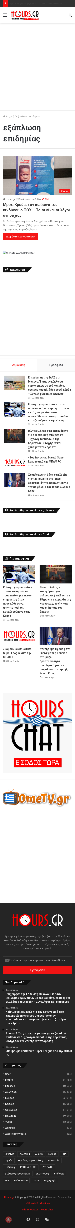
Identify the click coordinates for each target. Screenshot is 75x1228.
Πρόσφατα (56, 365)
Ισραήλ (8, 1160)
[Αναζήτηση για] (70, 16)
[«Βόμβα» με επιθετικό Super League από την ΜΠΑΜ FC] (14, 463)
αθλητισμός (42, 1173)
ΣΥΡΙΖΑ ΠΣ (47, 1167)
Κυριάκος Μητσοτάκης (30, 1160)
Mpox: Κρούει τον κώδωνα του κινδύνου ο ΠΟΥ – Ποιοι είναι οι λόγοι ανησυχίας (36, 210)
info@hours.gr (30, 1209)
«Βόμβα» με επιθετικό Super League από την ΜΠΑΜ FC (17, 653)
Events (9, 1079)
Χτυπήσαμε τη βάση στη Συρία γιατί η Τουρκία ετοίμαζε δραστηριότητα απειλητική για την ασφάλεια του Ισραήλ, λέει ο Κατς (49, 482)
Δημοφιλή (18, 365)
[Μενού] (5, 16)
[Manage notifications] (8, 1219)
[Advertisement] (37, 64)
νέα (7, 1180)
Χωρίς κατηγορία (15, 1133)
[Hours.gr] (25, 15)
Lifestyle (10, 1085)
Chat (8, 1073)
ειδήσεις (59, 1173)
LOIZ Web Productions (37, 1203)
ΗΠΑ (64, 1154)
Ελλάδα (9, 1097)
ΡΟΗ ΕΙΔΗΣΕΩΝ (28, 1167)
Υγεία (8, 1121)
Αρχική (9, 116)
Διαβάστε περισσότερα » (20, 236)
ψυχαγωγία (50, 1180)
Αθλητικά (11, 1091)
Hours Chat (47, 1209)
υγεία (36, 1180)
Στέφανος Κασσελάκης (17, 1173)
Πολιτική (10, 1115)
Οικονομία (11, 1109)
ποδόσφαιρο (21, 1180)
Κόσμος (9, 1103)
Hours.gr (10, 199)
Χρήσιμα (10, 1127)
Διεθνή (39, 1154)
